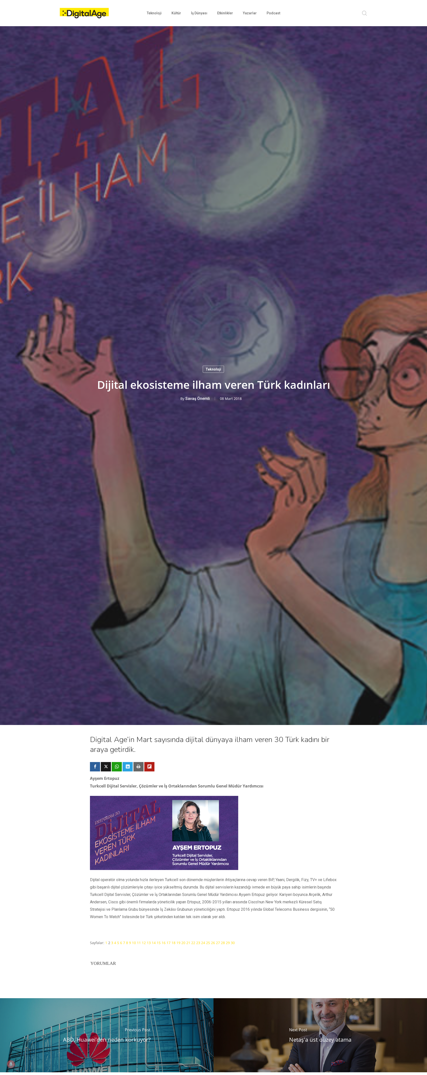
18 (173, 942)
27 (218, 942)
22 (193, 942)
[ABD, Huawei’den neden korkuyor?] (107, 1035)
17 (169, 942)
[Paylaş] (95, 766)
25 (208, 942)
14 (154, 942)
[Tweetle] (106, 766)
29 (228, 942)
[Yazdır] (138, 766)
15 (159, 942)
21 (188, 942)
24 (203, 942)
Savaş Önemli (197, 398)
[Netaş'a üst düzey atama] (320, 1035)
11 (139, 942)
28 (223, 942)
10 (134, 942)
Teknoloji (213, 369)
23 (198, 942)
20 (183, 942)
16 (164, 942)
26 (213, 942)
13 (149, 942)
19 (178, 942)
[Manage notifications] (11, 1064)
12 (144, 942)
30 (233, 942)
